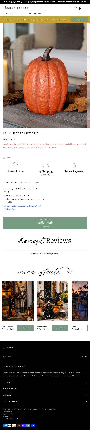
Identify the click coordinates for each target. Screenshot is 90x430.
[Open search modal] (75, 7)
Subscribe (83, 356)
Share (8, 158)
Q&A (37, 183)
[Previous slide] (5, 302)
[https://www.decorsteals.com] (45, 223)
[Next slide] (84, 302)
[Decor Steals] (17, 7)
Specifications (10, 183)
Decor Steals (17, 409)
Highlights (26, 183)
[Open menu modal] (85, 7)
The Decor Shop (34, 13)
